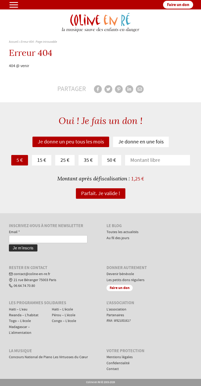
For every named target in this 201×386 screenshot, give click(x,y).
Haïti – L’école (62, 309)
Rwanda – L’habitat (23, 315)
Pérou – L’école (63, 315)
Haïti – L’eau (18, 309)
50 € (111, 160)
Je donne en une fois (141, 141)
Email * (14, 232)
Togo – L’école (20, 321)
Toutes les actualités (122, 232)
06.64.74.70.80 (24, 285)
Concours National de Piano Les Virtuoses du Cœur (48, 357)
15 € (41, 160)
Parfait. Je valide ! (100, 193)
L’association (116, 309)
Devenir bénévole (120, 274)
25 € (64, 160)
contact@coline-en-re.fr (32, 274)
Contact (113, 369)
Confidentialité (118, 363)
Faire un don (178, 5)
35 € (88, 160)
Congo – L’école (64, 321)
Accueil (13, 42)
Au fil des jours (118, 238)
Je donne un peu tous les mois (71, 141)
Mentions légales (120, 357)
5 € (19, 160)
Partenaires (115, 315)
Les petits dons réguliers (125, 280)
